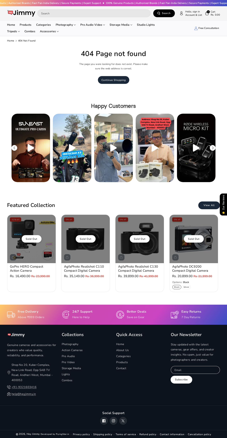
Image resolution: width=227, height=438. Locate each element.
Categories (123, 356)
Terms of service (126, 434)
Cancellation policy (199, 434)
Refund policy (147, 434)
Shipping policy (102, 434)
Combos (67, 380)
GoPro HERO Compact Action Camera (26, 269)
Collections (73, 334)
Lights (66, 374)
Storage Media (119, 25)
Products (122, 362)
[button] (212, 13)
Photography (64, 25)
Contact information (172, 434)
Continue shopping (113, 80)
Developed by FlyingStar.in (55, 434)
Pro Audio (68, 356)
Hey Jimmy (33, 434)
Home (10, 40)
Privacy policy (81, 434)
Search (166, 13)
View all (209, 205)
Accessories (48, 31)
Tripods (12, 31)
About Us (122, 350)
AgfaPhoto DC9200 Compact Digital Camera (190, 269)
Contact (121, 368)
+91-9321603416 (24, 387)
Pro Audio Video (91, 25)
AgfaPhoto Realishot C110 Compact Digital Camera (84, 269)
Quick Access (129, 334)
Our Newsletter (186, 334)
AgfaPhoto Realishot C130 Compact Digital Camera (138, 269)
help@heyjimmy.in (24, 394)
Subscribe (181, 379)
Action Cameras (72, 350)
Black (177, 287)
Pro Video (68, 362)
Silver (187, 287)
